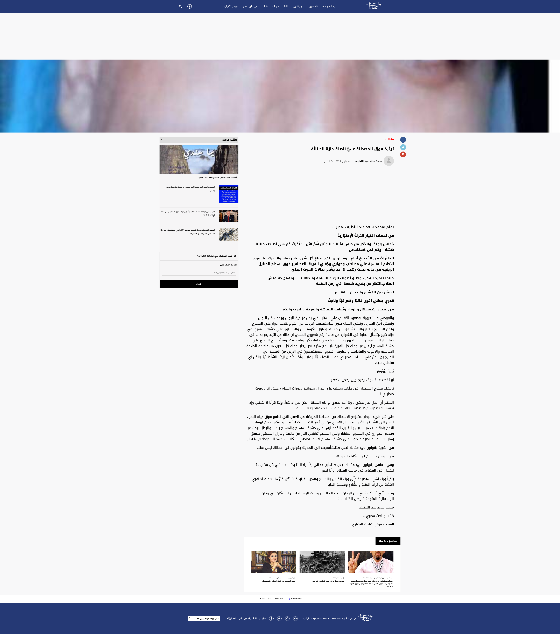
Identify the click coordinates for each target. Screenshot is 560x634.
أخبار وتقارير (299, 6)
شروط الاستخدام (339, 618)
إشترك (199, 284)
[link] (271, 618)
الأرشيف (306, 618)
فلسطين (313, 6)
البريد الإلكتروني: (228, 265)
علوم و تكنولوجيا (230, 6)
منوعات (275, 6)
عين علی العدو (250, 6)
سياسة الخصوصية (321, 618)
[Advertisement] (280, 36)
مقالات (264, 6)
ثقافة (286, 6)
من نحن (353, 618)
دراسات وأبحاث (329, 6)
